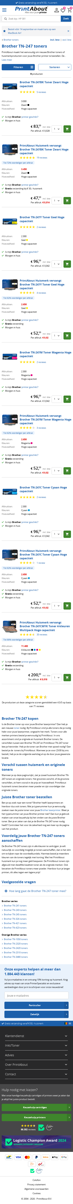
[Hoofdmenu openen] (4, 10)
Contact (10, 1074)
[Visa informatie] (18, 1157)
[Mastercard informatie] (27, 1157)
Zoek (66, 18)
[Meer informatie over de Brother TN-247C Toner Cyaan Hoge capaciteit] (10, 492)
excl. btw (66, 40)
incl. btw (55, 40)
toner (16, 727)
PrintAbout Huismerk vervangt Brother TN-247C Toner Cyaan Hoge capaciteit (43, 554)
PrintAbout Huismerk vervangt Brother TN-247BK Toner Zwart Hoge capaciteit (44, 149)
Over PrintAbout (16, 1065)
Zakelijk (34, 1014)
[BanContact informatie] (9, 1157)
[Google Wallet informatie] (64, 1157)
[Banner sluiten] (68, 31)
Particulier (35, 1005)
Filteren (18, 67)
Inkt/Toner (12, 1045)
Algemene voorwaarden (36, 1188)
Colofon (37, 1180)
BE (70, 1023)
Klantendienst (14, 1036)
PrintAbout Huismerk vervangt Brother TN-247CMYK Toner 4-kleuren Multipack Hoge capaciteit (45, 626)
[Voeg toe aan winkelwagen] (67, 129)
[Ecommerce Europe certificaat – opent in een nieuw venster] (49, 1127)
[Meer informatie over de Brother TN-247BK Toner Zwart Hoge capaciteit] (10, 86)
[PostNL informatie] (32, 1164)
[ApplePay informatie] (55, 1157)
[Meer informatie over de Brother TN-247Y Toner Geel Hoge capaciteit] (10, 221)
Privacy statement (36, 1184)
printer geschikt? (30, 117)
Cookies (37, 1193)
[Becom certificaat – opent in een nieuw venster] (41, 1128)
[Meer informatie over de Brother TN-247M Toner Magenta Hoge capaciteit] (10, 357)
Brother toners (11, 39)
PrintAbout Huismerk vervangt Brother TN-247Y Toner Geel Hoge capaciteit (42, 284)
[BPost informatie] (41, 1164)
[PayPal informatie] (36, 1157)
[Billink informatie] (46, 1157)
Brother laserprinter (50, 810)
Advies (9, 1055)
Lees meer (7, 60)
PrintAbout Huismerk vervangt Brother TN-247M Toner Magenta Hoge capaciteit (45, 419)
